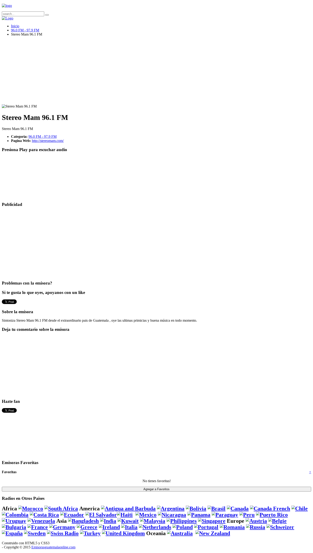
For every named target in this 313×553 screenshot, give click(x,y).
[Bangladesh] (83, 521)
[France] (37, 527)
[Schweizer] (280, 527)
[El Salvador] (101, 515)
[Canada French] (270, 509)
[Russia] (255, 527)
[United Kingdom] (123, 533)
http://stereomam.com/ (48, 141)
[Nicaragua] (172, 515)
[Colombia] (15, 515)
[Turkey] (90, 533)
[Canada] (238, 509)
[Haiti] (125, 515)
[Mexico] (145, 515)
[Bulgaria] (14, 527)
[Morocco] (30, 509)
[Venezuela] (41, 521)
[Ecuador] (72, 515)
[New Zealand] (212, 533)
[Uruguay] (14, 521)
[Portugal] (206, 527)
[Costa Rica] (44, 515)
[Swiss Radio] (63, 533)
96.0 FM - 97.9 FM (25, 30)
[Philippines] (182, 521)
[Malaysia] (152, 521)
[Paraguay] (225, 515)
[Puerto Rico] (272, 515)
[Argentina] (170, 509)
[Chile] (299, 509)
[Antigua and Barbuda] (128, 509)
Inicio (15, 26)
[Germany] (62, 527)
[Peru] (247, 515)
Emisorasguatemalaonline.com (53, 547)
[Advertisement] (139, 72)
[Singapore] (211, 521)
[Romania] (232, 527)
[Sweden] (35, 533)
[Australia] (180, 533)
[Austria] (256, 521)
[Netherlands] (155, 527)
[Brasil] (216, 509)
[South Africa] (61, 509)
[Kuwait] (128, 521)
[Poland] (183, 527)
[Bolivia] (196, 509)
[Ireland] (109, 527)
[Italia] (129, 527)
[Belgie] (277, 521)
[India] (108, 521)
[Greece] (87, 527)
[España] (12, 533)
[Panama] (198, 515)
